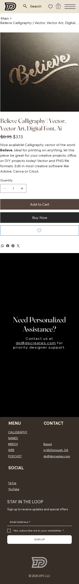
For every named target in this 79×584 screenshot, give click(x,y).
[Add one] (22, 188)
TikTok (12, 483)
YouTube (13, 489)
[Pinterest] (13, 246)
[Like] (50, 6)
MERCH (13, 444)
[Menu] (70, 6)
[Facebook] (7, 246)
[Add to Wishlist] (39, 230)
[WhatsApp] (2, 246)
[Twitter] (18, 246)
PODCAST (15, 456)
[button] (58, 6)
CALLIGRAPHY (17, 432)
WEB (11, 450)
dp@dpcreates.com (36, 343)
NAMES (13, 438)
